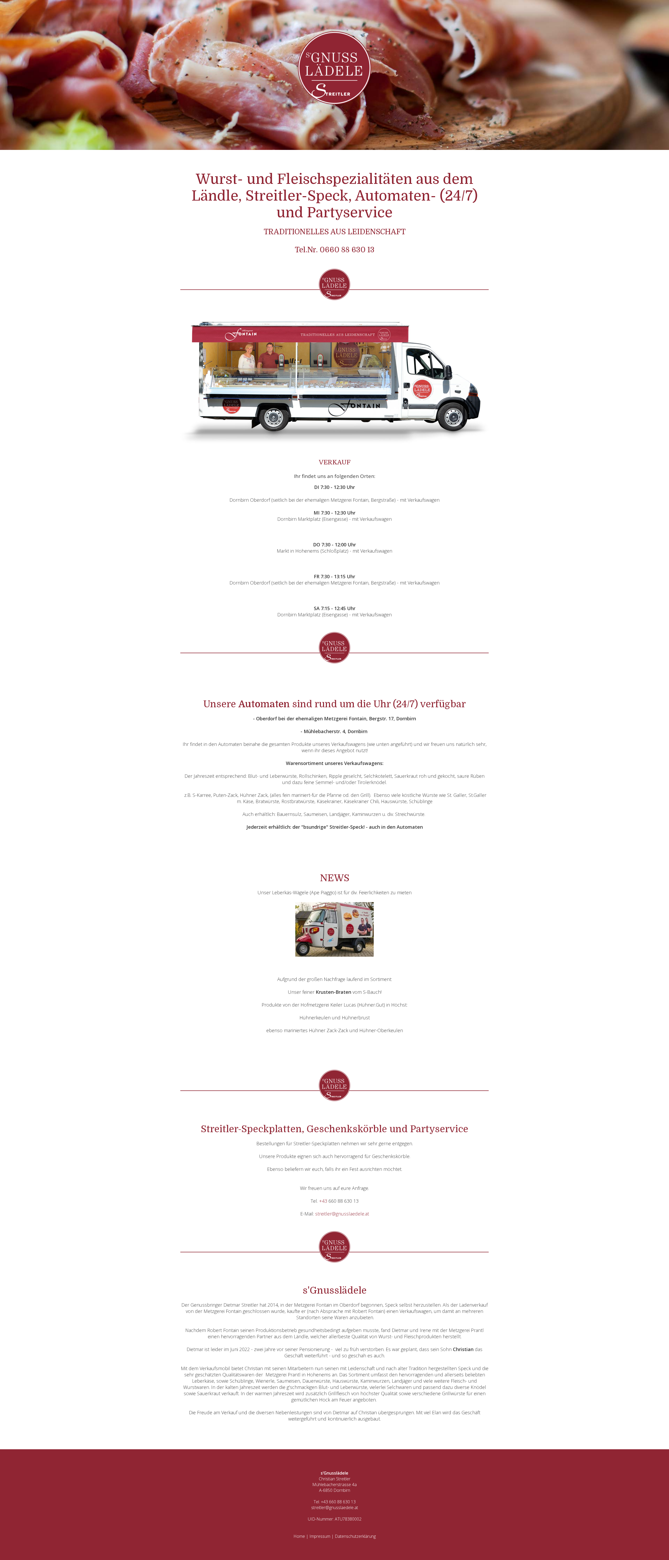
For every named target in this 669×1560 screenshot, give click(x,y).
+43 (323, 1201)
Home (299, 1536)
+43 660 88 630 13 (338, 1502)
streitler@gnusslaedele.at (342, 1214)
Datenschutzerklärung (355, 1536)
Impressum (319, 1536)
